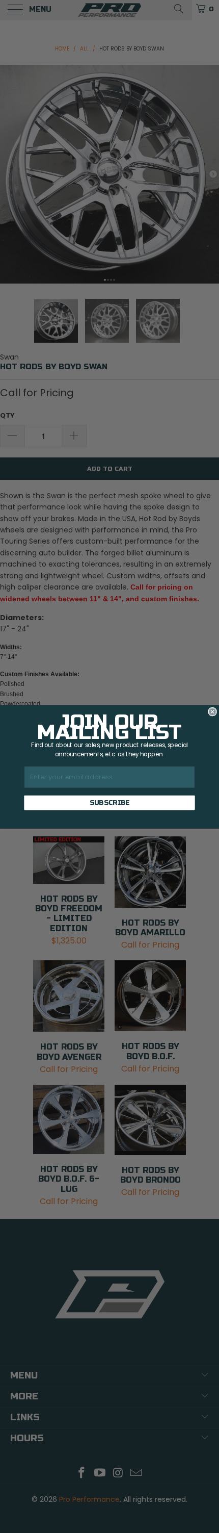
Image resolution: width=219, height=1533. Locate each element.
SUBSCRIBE (110, 803)
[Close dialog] (212, 711)
